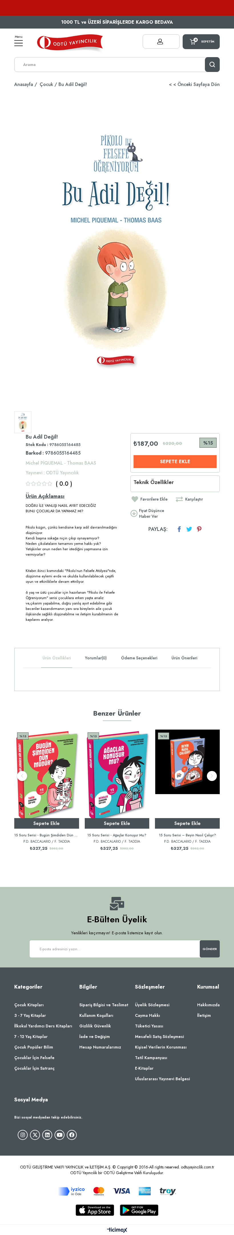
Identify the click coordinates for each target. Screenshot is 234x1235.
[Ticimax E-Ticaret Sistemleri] (117, 1231)
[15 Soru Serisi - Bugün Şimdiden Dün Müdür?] (46, 779)
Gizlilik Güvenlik (95, 1026)
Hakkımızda (208, 1005)
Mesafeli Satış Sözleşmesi (159, 1036)
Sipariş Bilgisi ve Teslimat (103, 1005)
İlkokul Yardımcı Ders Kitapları (43, 1026)
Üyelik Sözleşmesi (152, 1005)
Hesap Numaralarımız (100, 1047)
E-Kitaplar (144, 1068)
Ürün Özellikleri (57, 658)
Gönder (210, 949)
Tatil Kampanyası (151, 1058)
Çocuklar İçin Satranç (34, 1068)
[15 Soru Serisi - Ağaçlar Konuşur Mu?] (117, 779)
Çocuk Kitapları (29, 1005)
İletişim (204, 1015)
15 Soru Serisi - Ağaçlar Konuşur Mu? (116, 835)
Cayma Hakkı (147, 1015)
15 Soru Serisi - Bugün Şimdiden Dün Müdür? (46, 835)
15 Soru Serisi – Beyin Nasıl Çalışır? (187, 835)
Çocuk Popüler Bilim (33, 1047)
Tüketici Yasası (149, 1026)
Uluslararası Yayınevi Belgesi (162, 1079)
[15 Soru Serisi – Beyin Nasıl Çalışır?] (187, 779)
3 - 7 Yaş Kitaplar (30, 1015)
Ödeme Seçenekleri (139, 658)
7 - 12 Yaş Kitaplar (31, 1036)
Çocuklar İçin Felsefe (34, 1058)
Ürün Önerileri (184, 658)
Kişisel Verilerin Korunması (161, 1047)
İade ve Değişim (94, 1036)
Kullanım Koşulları (96, 1015)
